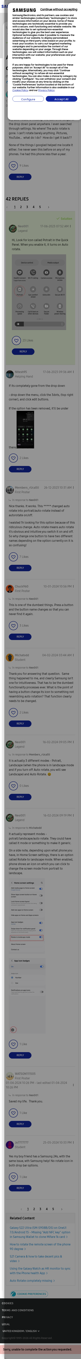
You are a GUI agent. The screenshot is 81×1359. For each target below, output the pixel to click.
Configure (28, 99)
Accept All (61, 99)
